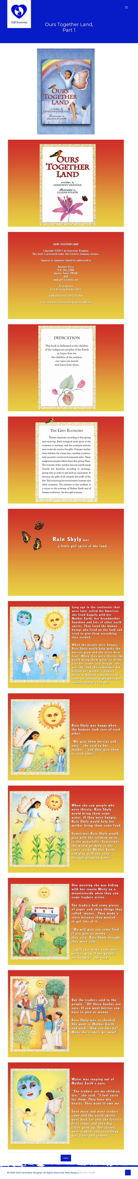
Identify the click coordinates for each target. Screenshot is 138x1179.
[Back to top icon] (128, 1172)
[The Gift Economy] (19, 14)
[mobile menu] (126, 7)
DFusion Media (87, 1172)
